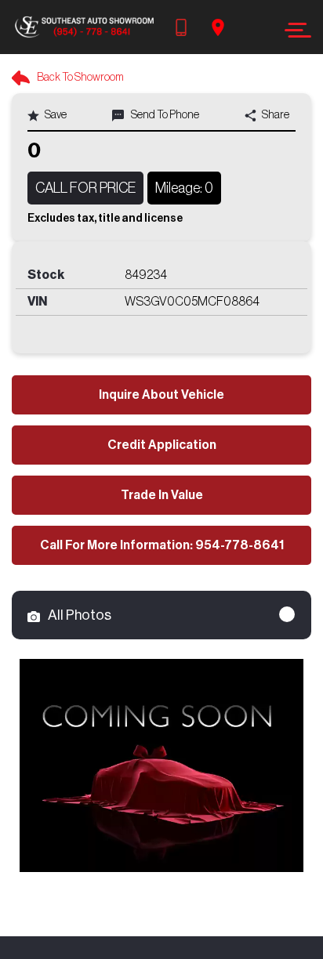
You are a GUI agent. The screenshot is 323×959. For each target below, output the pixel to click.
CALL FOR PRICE (85, 188)
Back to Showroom (79, 77)
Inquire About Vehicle (161, 395)
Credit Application (161, 445)
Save (55, 115)
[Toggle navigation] (293, 30)
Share (274, 115)
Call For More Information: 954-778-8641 (162, 545)
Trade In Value (162, 495)
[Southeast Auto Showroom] (84, 27)
